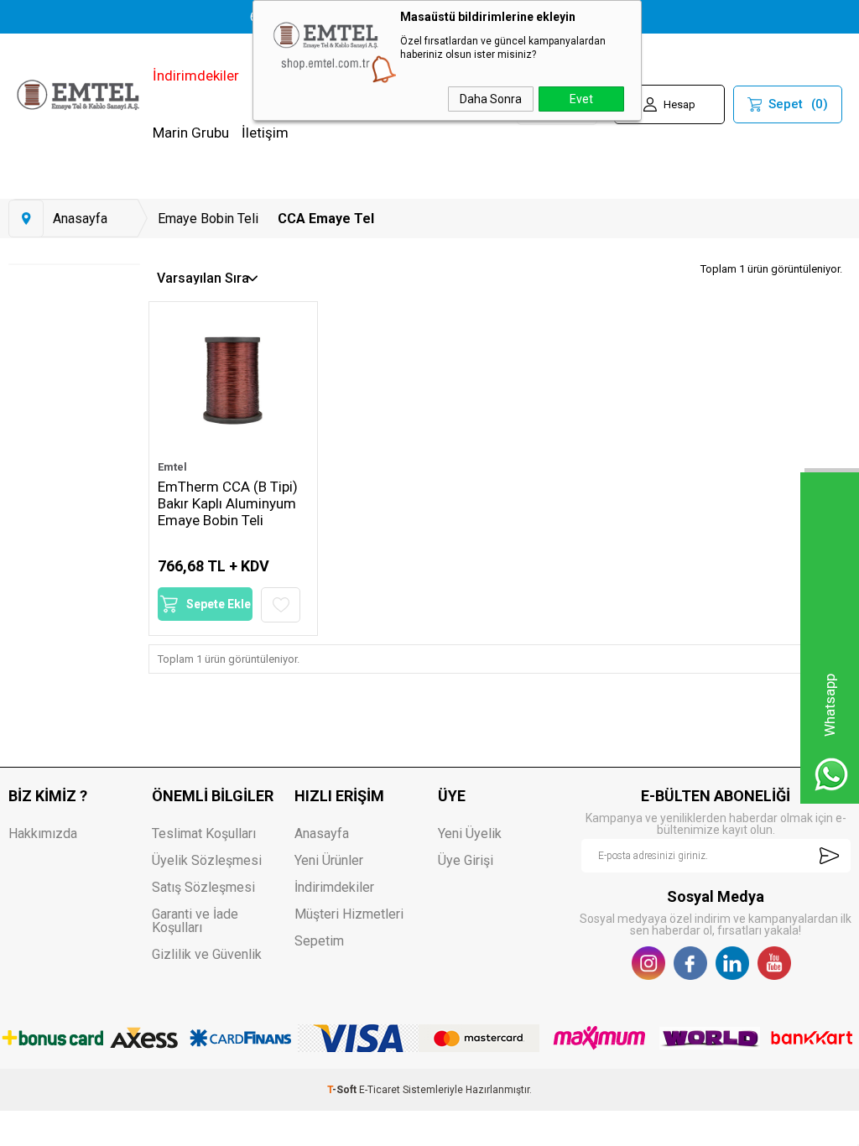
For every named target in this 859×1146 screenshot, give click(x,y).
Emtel (172, 467)
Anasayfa (321, 833)
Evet (581, 99)
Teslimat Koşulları (204, 833)
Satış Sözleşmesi (203, 887)
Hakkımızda (42, 833)
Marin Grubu (191, 132)
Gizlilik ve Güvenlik (207, 954)
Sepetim (319, 941)
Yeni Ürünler (328, 860)
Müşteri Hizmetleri (348, 914)
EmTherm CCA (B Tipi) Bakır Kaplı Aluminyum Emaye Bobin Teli (228, 503)
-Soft (343, 1090)
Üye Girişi (465, 860)
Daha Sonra (491, 99)
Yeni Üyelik (470, 833)
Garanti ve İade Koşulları (195, 920)
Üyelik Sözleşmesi (207, 860)
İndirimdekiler (196, 75)
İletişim (265, 132)
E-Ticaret (379, 1090)
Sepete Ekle (218, 604)
